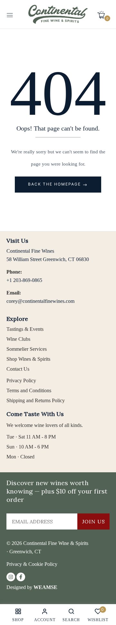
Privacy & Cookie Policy (31, 564)
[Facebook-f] (20, 577)
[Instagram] (10, 577)
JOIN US (93, 521)
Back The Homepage (55, 184)
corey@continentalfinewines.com (40, 301)
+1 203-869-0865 (24, 280)
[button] (103, 14)
